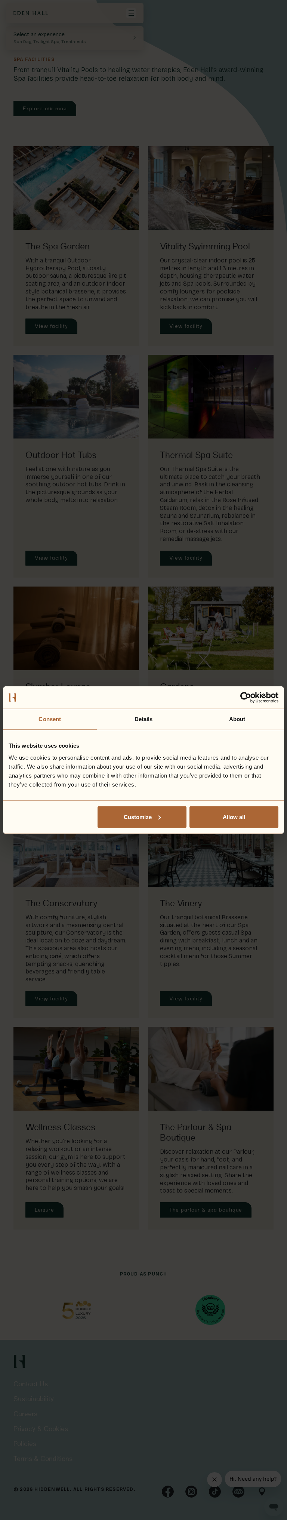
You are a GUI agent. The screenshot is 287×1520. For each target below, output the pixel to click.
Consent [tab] (49, 719)
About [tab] (237, 719)
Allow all (234, 816)
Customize (138, 816)
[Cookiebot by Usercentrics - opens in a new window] (245, 697)
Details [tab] (144, 719)
